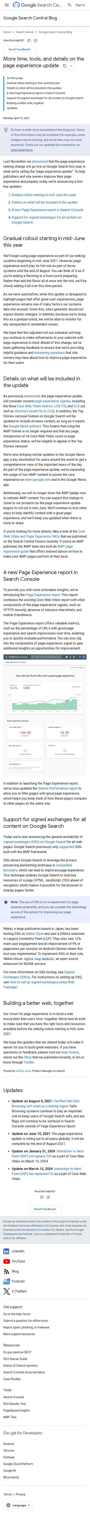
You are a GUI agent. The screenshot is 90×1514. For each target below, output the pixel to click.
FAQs (28, 1057)
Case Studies (12, 1379)
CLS (77, 406)
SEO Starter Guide (15, 1359)
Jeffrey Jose (23, 1070)
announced (40, 161)
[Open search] (69, 5)
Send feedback (19, 49)
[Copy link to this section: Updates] (28, 1090)
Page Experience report (43, 595)
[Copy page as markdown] (64, 66)
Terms (7, 1494)
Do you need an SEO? (17, 1352)
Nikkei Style (35, 934)
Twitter (29, 1062)
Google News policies (25, 426)
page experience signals (53, 401)
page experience (22, 150)
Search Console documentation (24, 1372)
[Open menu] (7, 5)
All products (11, 1477)
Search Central (50, 5)
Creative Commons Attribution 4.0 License (33, 1225)
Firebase (9, 1457)
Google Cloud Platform (18, 1464)
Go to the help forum (17, 1314)
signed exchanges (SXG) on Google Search (34, 842)
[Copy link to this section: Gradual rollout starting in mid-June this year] (28, 245)
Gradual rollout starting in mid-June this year (44, 195)
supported (66, 847)
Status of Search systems (20, 1365)
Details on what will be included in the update (45, 202)
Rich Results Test (14, 1403)
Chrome (8, 1450)
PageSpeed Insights (16, 1410)
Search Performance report (58, 788)
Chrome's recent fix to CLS (34, 411)
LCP (57, 406)
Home (7, 32)
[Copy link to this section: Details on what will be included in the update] (32, 385)
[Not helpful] (35, 40)
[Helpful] (29, 40)
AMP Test (9, 1417)
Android (8, 1444)
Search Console (13, 1397)
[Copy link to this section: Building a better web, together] (78, 1003)
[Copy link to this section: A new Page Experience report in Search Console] (44, 579)
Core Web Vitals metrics (35, 406)
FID (63, 406)
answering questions (49, 353)
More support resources (19, 1334)
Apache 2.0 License (38, 1229)
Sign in (80, 5)
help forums (70, 1052)
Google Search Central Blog (30, 18)
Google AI (9, 1470)
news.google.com (38, 480)
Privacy (21, 1494)
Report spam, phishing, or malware (26, 1327)
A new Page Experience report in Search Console (47, 210)
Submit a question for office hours (25, 1320)
